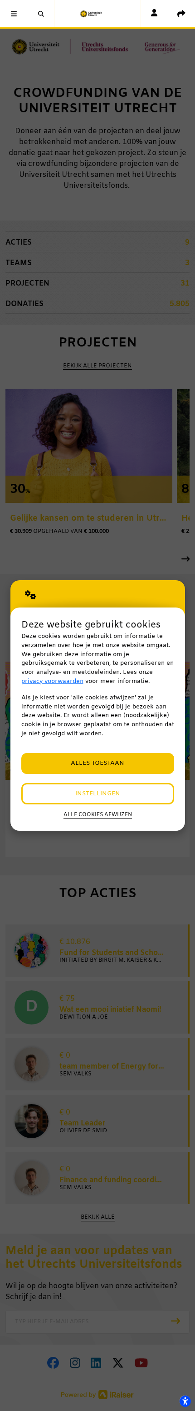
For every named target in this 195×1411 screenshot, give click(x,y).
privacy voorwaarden (52, 681)
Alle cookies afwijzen (97, 814)
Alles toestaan (97, 763)
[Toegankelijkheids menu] (185, 1401)
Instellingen (97, 794)
